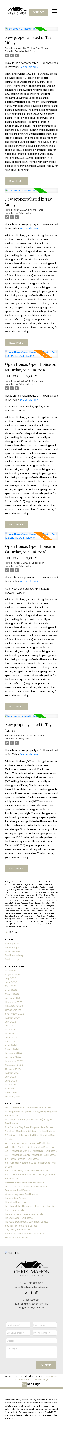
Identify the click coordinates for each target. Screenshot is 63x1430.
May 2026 (10, 986)
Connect (38, 12)
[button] (38, 12)
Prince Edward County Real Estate (24, 919)
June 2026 (11, 982)
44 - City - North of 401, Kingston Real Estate (30, 1147)
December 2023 (14, 1061)
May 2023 (10, 1084)
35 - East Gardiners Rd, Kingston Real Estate (30, 1131)
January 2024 (13, 1057)
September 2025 (14, 1013)
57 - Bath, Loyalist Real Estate (22, 1158)
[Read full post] (31, 30)
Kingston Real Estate (16, 1202)
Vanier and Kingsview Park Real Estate (26, 1233)
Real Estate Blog (14, 955)
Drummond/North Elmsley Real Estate (20, 911)
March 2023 (12, 1092)
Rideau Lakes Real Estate (47, 919)
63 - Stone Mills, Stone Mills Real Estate (27, 1170)
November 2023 (14, 1065)
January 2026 (13, 998)
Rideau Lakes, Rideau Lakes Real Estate (21, 921)
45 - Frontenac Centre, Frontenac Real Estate (39, 897)
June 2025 (11, 1025)
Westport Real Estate (19, 926)
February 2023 (13, 1096)
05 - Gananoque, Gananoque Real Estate (32, 882)
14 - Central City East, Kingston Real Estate (29, 1127)
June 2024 (11, 1037)
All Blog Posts (12, 943)
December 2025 (14, 1002)
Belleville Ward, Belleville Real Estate (40, 908)
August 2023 (12, 1072)
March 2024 (12, 1049)
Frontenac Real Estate (44, 911)
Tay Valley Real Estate (25, 51)
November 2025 (14, 1005)
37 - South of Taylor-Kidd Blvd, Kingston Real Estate (35, 892)
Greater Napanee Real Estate (16, 913)
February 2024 (13, 1053)
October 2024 (13, 1033)
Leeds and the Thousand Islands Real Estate (28, 916)
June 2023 (11, 1080)
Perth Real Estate (14, 1210)
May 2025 (10, 1029)
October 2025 (13, 1009)
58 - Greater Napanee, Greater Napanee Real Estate (31, 903)
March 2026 (12, 994)
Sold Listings (12, 959)
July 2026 (10, 978)
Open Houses (12, 951)
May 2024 (11, 1041)
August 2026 (12, 974)
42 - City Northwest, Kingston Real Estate (28, 1143)
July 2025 (10, 1021)
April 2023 (11, 1088)
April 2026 (11, 990)
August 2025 (12, 1017)
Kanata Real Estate (35, 913)
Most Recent (12, 970)
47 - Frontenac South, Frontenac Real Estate (22, 900)
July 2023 (10, 1076)
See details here (29, 67)
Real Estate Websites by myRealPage (31, 1379)
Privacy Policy (50, 1376)
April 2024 (11, 1045)
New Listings (12, 947)
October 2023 (13, 1069)
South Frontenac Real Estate (21, 1225)
